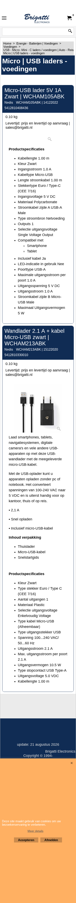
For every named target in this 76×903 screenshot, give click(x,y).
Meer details (35, 831)
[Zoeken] (70, 31)
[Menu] (4, 18)
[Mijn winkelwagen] (69, 18)
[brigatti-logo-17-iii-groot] (37, 18)
